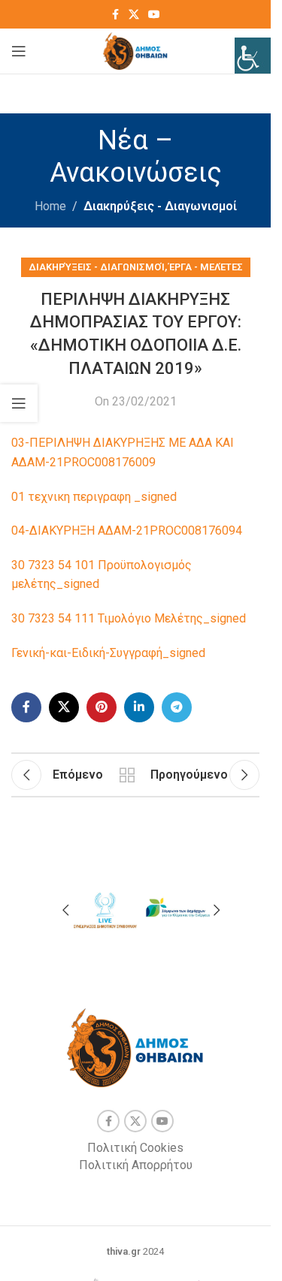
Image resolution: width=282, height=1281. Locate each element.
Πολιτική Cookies (135, 1148)
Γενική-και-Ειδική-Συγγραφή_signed (108, 653)
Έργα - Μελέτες (206, 267)
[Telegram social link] (177, 707)
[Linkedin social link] (139, 707)
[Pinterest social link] (101, 707)
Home (50, 206)
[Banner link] (104, 908)
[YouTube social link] (154, 15)
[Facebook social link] (115, 15)
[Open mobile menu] (19, 51)
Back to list (126, 775)
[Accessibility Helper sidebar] (253, 56)
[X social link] (134, 15)
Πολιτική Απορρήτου (136, 1165)
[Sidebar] (19, 403)
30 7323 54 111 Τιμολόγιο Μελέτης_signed (128, 618)
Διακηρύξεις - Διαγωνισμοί (160, 206)
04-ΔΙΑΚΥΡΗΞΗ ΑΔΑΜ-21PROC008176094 (126, 530)
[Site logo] (136, 50)
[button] (65, 910)
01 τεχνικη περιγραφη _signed (94, 497)
